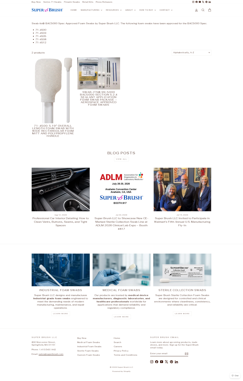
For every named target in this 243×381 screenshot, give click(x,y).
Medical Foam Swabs (88, 342)
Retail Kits (87, 2)
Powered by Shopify (121, 371)
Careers (118, 346)
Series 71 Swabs (52, 2)
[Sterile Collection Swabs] (182, 270)
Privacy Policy (121, 351)
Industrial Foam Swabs (89, 346)
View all (121, 159)
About (129, 10)
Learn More (60, 314)
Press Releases (104, 2)
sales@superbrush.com (51, 354)
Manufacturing (90, 10)
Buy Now (36, 2)
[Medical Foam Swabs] (122, 270)
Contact (165, 10)
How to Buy (146, 10)
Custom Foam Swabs (88, 355)
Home (74, 10)
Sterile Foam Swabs (88, 351)
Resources (113, 10)
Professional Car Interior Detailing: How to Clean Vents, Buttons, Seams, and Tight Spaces (61, 222)
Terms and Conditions (125, 355)
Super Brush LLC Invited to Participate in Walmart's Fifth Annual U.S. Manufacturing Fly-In (182, 222)
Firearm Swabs (72, 2)
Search (117, 342)
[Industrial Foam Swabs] (61, 270)
